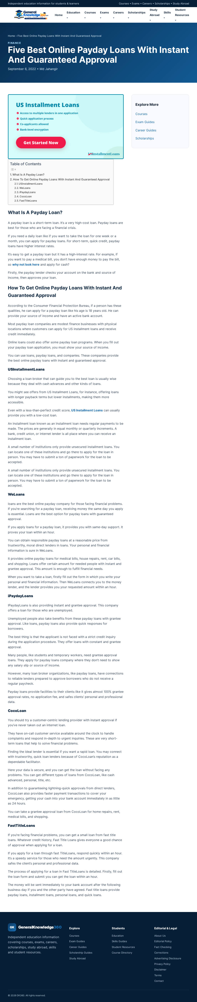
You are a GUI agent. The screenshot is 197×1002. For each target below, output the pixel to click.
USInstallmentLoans (31, 183)
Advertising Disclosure (167, 958)
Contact (159, 980)
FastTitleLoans (28, 200)
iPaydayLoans (27, 192)
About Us (160, 935)
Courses (141, 114)
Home (59, 15)
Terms (158, 975)
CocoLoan (26, 196)
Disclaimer (160, 969)
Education (118, 935)
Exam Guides (144, 122)
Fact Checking (162, 947)
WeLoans (25, 187)
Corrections (161, 952)
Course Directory (122, 952)
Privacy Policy (162, 963)
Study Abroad (154, 12)
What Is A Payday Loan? (29, 174)
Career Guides (145, 130)
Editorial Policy (163, 941)
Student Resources (182, 12)
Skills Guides (119, 941)
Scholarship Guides (80, 952)
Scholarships (144, 138)
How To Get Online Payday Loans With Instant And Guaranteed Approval (61, 179)
